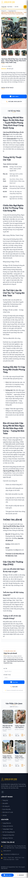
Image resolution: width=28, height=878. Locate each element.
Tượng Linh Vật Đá (7, 826)
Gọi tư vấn (15, 686)
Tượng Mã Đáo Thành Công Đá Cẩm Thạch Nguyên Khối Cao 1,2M (8, 757)
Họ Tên (5, 668)
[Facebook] (2, 792)
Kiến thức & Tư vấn (7, 812)
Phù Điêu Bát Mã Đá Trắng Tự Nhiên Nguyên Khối (7, 726)
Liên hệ (4, 815)
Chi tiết (10, 735)
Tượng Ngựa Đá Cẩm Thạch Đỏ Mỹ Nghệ (19, 726)
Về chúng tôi (5, 806)
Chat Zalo (15, 682)
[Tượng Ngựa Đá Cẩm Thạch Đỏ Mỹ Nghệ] (20, 717)
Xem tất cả (13, 706)
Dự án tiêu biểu (6, 809)
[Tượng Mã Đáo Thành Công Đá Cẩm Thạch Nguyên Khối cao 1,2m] (7, 747)
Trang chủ (3, 11)
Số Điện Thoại (7, 674)
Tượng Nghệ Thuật (7, 829)
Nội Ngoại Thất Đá (7, 838)
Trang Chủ (3, 6)
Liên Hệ (16, 6)
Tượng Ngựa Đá (12, 11)
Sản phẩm (5, 803)
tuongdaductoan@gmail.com (11, 854)
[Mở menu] (25, 6)
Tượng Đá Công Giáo (8, 835)
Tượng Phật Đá (6, 823)
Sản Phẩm (9, 6)
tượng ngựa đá (11, 138)
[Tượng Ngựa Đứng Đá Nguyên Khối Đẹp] (20, 747)
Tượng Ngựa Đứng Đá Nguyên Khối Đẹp (20, 757)
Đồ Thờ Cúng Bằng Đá (8, 832)
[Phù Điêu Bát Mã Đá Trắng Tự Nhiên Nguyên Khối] (7, 717)
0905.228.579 (7, 850)
